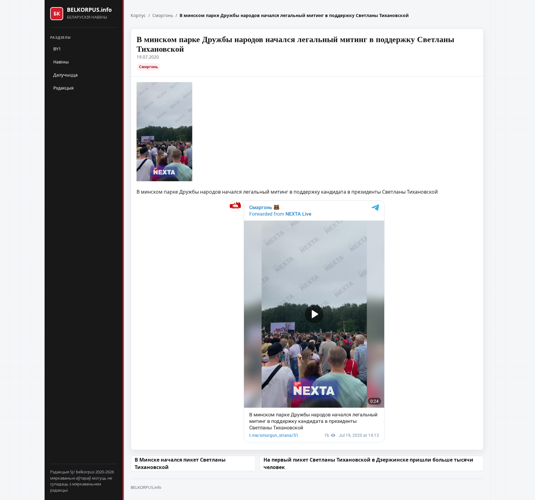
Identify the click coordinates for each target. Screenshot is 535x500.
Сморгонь (162, 15)
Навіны (61, 62)
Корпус (138, 15)
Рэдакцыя (63, 88)
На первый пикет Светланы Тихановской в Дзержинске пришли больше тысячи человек (368, 463)
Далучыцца (65, 75)
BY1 (57, 49)
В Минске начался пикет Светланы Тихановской (180, 463)
